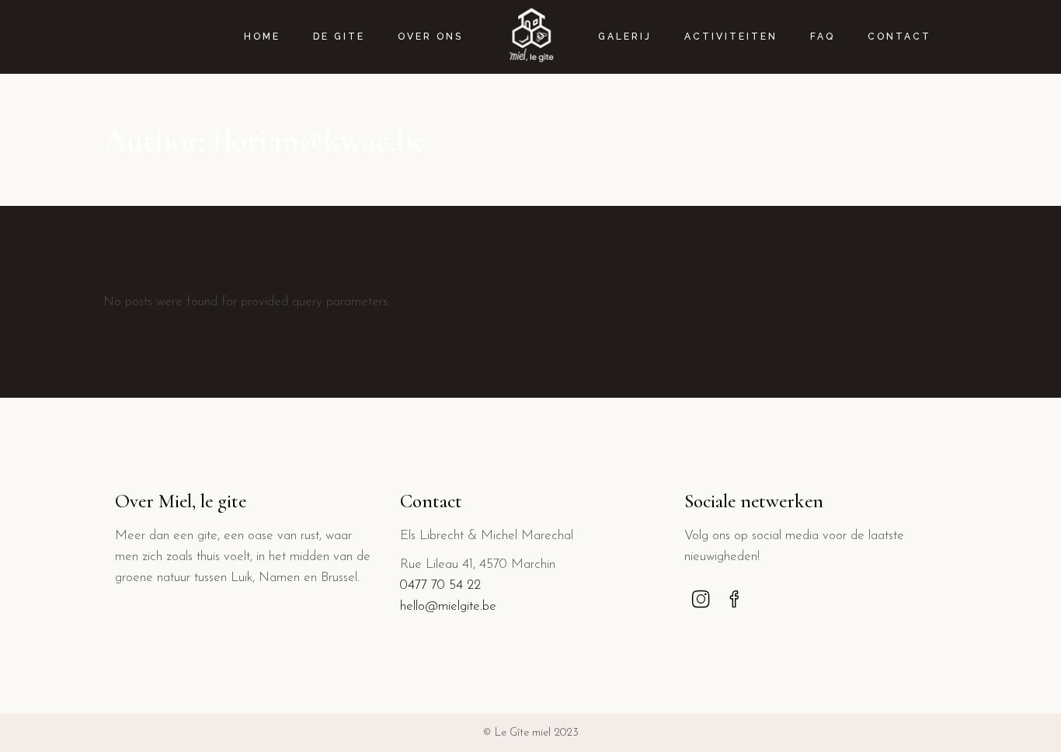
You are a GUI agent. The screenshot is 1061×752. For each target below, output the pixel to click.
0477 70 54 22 (440, 585)
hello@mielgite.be (448, 606)
